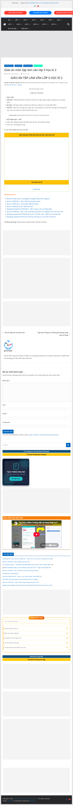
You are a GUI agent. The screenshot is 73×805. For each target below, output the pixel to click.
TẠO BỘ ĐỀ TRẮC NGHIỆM (40, 12)
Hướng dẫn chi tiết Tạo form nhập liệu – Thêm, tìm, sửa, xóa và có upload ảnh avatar (27, 559)
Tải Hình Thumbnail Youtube (36, 454)
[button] (11, 20)
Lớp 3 (33, 20)
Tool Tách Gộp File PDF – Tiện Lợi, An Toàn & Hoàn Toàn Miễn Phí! (22, 576)
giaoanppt (16, 74)
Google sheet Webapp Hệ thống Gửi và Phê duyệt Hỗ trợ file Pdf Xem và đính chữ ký (27, 585)
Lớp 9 (26, 24)
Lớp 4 (42, 20)
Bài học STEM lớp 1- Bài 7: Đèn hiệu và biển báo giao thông (20, 570)
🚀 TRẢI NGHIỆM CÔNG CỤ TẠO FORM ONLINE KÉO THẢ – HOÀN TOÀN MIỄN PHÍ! (26, 567)
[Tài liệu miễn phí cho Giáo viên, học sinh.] (4, 24)
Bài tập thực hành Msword (10, 573)
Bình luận (6, 381)
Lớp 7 (10, 24)
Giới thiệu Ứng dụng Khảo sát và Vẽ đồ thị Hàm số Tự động (20, 579)
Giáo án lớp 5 (18, 65)
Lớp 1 (17, 20)
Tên (4, 405)
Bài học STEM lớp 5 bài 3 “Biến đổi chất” (20, 206)
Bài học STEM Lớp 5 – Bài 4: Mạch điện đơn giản (22, 204)
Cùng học (24, 28)
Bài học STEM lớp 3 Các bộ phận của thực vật (15, 562)
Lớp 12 (53, 24)
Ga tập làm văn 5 (9, 65)
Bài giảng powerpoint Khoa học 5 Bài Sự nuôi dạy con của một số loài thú (31, 217)
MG (9, 20)
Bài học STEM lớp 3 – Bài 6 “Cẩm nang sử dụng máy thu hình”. (20, 582)
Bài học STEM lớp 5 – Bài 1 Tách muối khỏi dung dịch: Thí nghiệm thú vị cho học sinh (35, 212)
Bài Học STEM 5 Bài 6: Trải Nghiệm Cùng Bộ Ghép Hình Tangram (28, 199)
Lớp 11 (44, 24)
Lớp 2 (25, 20)
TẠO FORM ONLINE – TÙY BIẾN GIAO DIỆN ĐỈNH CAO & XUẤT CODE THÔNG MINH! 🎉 (41, 3)
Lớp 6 (58, 20)
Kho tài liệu (12, 28)
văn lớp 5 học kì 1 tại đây (14, 85)
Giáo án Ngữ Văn (28, 65)
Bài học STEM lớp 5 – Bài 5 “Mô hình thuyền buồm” (24, 201)
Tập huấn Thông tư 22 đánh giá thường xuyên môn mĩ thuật (53, 334)
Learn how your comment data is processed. (44, 435)
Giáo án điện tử (38, 65)
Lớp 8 (18, 24)
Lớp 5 (50, 20)
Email (4, 414)
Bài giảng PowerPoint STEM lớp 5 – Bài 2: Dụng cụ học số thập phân (29, 209)
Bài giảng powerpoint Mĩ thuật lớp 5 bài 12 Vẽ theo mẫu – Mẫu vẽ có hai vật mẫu (33, 214)
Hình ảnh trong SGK (36, 656)
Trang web (6, 422)
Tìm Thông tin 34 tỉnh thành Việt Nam (36, 451)
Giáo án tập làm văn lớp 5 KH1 (15, 333)
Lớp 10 (35, 24)
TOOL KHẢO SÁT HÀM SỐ (15, 12)
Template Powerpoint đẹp (36, 659)
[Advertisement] (36, 44)
